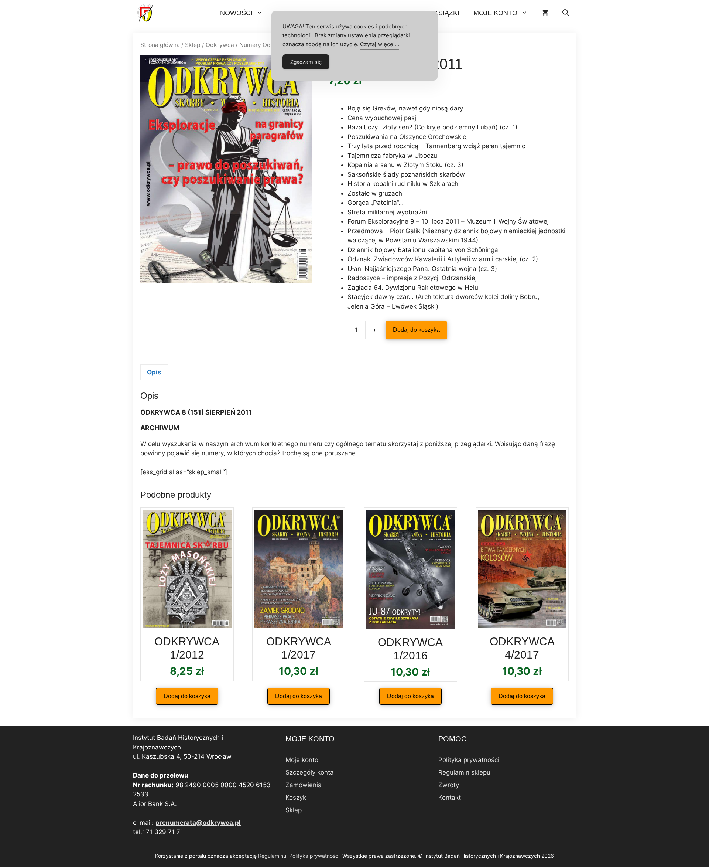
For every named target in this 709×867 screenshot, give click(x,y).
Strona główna (160, 44)
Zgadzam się (306, 62)
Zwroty (448, 785)
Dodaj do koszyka (416, 330)
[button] (565, 13)
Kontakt (449, 797)
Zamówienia (303, 785)
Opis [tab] (154, 372)
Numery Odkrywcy (265, 44)
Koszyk (295, 797)
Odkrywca (220, 44)
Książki (446, 13)
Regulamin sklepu (464, 772)
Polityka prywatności (468, 760)
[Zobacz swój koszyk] (545, 13)
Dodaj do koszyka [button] (187, 696)
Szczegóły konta (309, 772)
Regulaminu (272, 856)
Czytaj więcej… (379, 44)
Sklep (193, 44)
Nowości (236, 13)
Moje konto (495, 13)
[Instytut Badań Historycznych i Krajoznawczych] (146, 13)
